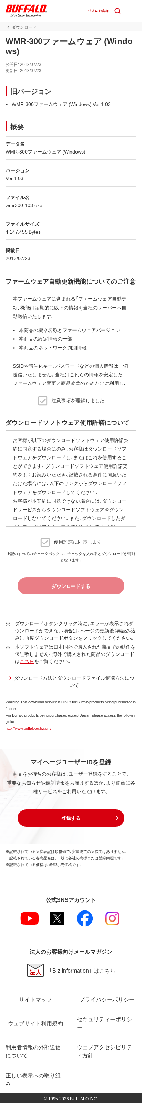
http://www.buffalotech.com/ (28, 728)
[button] (71, 818)
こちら (27, 661)
